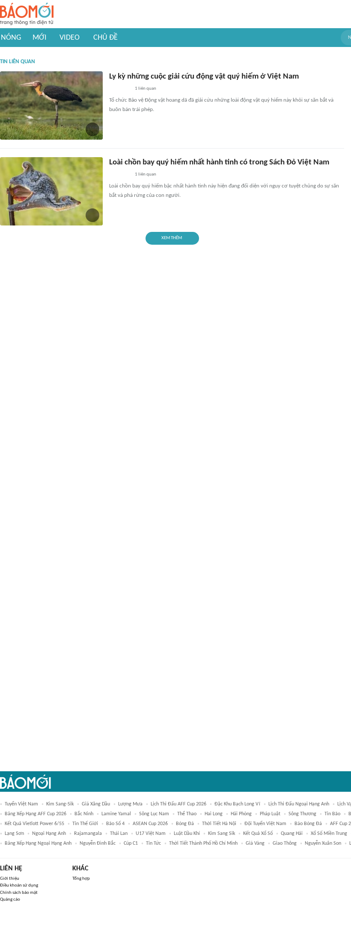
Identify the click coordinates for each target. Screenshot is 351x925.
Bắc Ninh (83, 814)
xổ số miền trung (329, 833)
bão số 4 (115, 823)
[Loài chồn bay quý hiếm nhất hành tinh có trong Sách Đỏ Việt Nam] (51, 191)
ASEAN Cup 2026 (150, 823)
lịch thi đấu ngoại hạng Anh (298, 804)
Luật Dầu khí (187, 833)
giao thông (285, 843)
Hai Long (214, 814)
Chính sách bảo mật (19, 892)
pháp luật (270, 814)
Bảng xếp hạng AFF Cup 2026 (35, 814)
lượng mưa (130, 804)
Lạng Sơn (14, 833)
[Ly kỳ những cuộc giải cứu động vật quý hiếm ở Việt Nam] (51, 105)
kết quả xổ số (258, 833)
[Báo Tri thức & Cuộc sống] (119, 89)
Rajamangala (88, 833)
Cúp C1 (131, 843)
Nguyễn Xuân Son (323, 843)
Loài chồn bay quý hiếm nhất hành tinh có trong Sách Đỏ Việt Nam (219, 162)
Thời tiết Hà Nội (219, 823)
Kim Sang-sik (60, 804)
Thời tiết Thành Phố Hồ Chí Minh (203, 843)
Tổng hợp (81, 878)
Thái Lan (119, 833)
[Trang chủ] (27, 14)
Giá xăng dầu (96, 804)
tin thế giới (85, 823)
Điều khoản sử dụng (19, 885)
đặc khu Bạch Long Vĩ (237, 804)
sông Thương (302, 814)
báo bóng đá (308, 823)
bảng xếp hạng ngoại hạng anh (38, 843)
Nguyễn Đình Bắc (98, 843)
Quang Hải (292, 833)
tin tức (153, 843)
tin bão (332, 814)
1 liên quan (145, 88)
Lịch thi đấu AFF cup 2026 (178, 804)
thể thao (186, 814)
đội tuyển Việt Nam (265, 823)
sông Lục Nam (154, 814)
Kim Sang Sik (221, 833)
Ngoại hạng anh (49, 833)
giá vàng (255, 843)
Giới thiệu (9, 878)
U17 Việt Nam (151, 833)
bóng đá (185, 823)
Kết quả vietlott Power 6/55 (34, 823)
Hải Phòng (241, 814)
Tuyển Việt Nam (21, 804)
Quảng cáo (10, 899)
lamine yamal (116, 814)
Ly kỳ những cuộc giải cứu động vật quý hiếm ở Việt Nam (204, 77)
